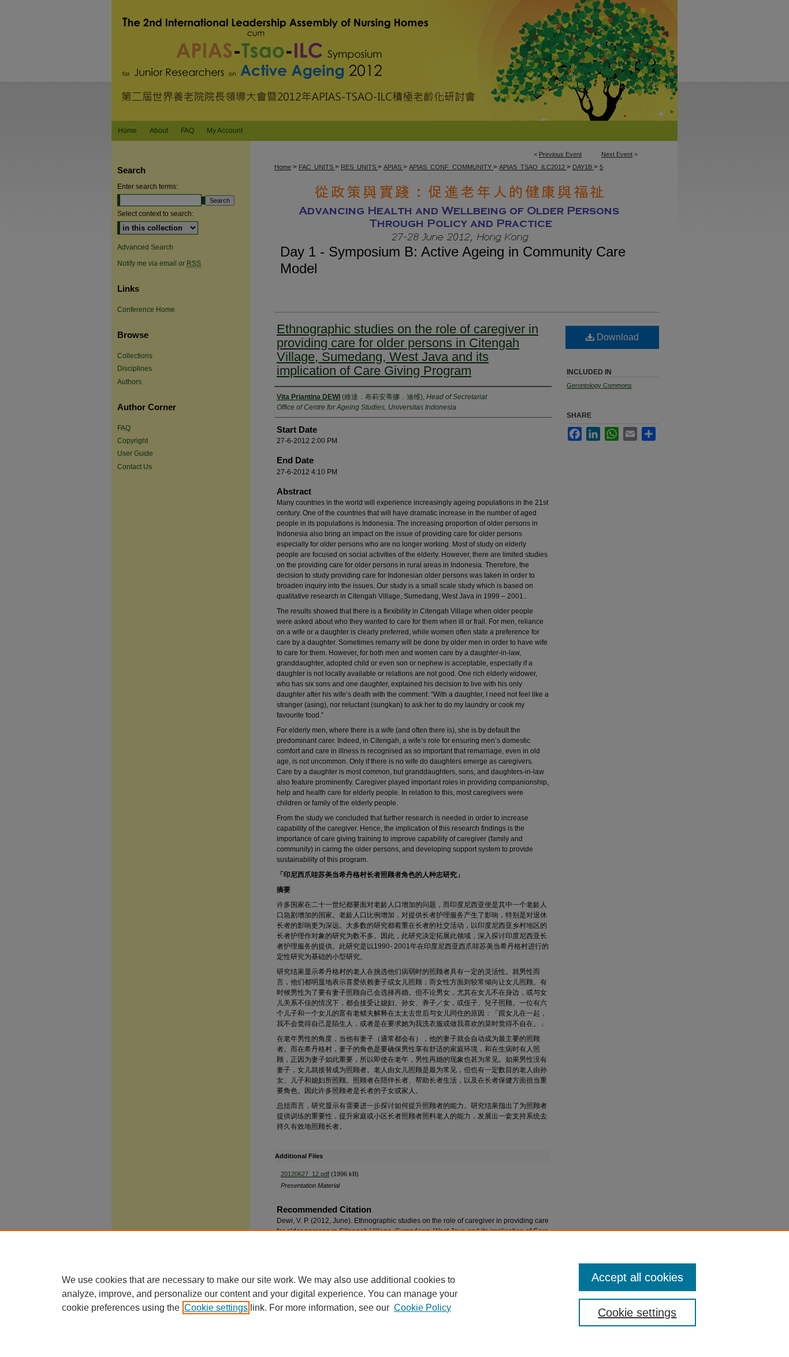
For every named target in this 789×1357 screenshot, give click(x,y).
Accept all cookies (637, 1277)
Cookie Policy (422, 1308)
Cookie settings (216, 1308)
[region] (394, 1293)
